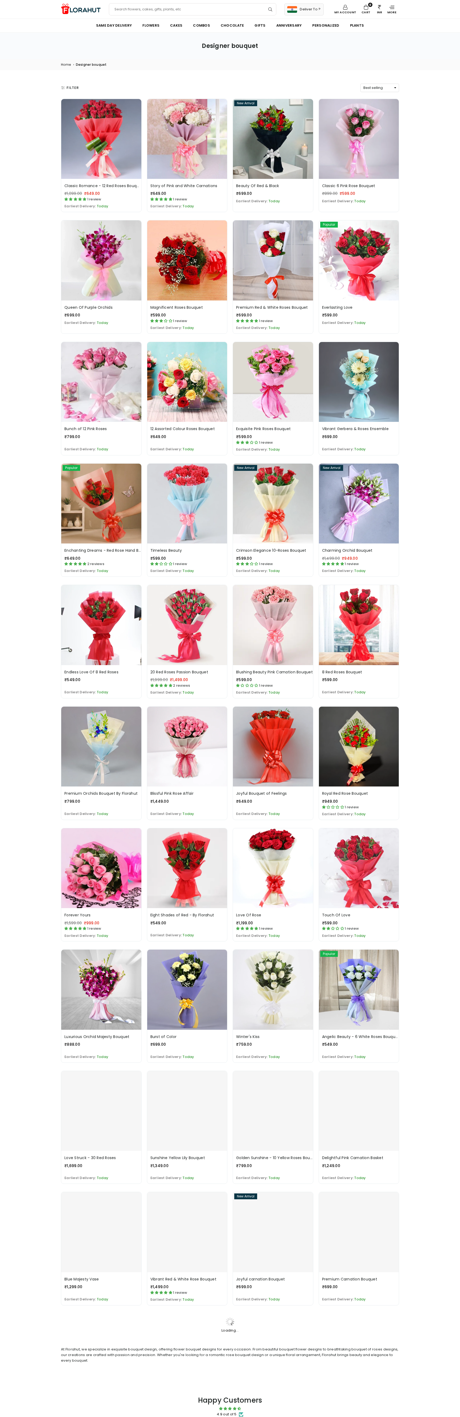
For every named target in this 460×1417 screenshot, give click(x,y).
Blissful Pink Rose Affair (172, 793)
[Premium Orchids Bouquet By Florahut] (101, 747)
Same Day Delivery (114, 25)
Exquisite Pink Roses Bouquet (263, 428)
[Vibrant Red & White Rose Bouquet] (187, 1232)
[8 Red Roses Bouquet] (359, 625)
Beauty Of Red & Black (257, 185)
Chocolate (232, 25)
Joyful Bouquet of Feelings (261, 793)
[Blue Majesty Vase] (101, 1232)
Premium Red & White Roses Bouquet (272, 307)
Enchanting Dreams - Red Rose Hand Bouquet (108, 550)
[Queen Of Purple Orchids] (101, 260)
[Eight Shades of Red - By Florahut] (187, 868)
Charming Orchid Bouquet (347, 550)
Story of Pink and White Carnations (183, 185)
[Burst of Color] (187, 990)
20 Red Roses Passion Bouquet (179, 672)
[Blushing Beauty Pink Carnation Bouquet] (273, 625)
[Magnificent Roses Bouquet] (187, 260)
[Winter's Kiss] (273, 990)
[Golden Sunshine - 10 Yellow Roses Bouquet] (273, 1111)
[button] (392, 9)
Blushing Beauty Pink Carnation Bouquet (274, 672)
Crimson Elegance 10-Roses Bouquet (271, 550)
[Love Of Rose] (273, 868)
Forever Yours (77, 915)
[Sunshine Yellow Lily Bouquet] (187, 1111)
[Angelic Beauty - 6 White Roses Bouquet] (359, 990)
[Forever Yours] (101, 868)
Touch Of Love (336, 915)
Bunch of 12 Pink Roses (85, 428)
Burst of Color (163, 1036)
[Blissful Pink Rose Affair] (187, 747)
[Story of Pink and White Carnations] (187, 139)
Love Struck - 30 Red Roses (90, 1157)
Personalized (325, 25)
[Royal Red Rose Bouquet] (359, 747)
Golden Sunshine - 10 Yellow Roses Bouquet (277, 1157)
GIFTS (259, 25)
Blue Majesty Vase (81, 1279)
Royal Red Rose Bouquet (345, 793)
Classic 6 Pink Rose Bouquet (348, 185)
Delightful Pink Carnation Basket (352, 1157)
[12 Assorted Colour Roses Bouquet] (187, 382)
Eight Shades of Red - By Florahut (182, 915)
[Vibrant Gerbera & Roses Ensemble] (359, 382)
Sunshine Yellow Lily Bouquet (177, 1157)
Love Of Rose (248, 915)
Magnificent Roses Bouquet (176, 307)
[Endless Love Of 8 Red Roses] (101, 625)
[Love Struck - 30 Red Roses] (101, 1111)
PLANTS (357, 25)
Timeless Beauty (166, 550)
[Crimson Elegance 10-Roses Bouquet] (273, 504)
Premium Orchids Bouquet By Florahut (101, 793)
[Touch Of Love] (359, 868)
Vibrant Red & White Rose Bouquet (183, 1279)
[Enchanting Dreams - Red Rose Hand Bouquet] (101, 504)
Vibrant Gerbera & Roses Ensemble (355, 428)
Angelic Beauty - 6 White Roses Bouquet (361, 1036)
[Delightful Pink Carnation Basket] (359, 1111)
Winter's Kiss (248, 1036)
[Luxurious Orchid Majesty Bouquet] (101, 990)
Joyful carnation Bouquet (260, 1279)
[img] (230, 1409)
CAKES (176, 25)
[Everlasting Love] (359, 260)
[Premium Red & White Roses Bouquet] (273, 260)
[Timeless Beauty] (187, 504)
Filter (73, 87)
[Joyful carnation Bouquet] (273, 1232)
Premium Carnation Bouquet (349, 1279)
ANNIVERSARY (289, 25)
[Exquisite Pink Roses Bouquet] (273, 382)
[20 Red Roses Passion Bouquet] (187, 625)
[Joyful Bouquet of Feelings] (273, 747)
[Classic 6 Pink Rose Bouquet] (359, 139)
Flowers (150, 25)
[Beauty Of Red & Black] (273, 139)
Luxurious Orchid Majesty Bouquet (96, 1036)
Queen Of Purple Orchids (88, 307)
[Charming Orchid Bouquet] (359, 504)
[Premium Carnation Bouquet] (359, 1232)
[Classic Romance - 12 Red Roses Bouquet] (101, 139)
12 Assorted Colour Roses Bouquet (182, 428)
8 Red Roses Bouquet (342, 672)
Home (66, 64)
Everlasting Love (337, 307)
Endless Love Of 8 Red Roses (91, 672)
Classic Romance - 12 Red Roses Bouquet (103, 185)
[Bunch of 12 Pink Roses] (101, 382)
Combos (201, 25)
